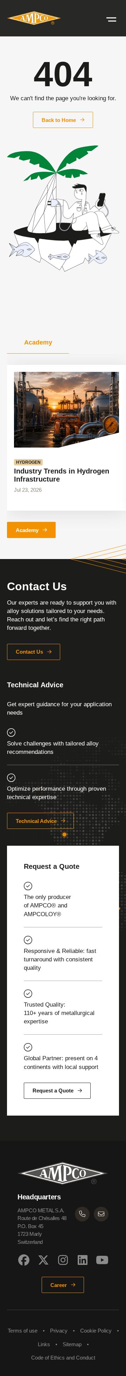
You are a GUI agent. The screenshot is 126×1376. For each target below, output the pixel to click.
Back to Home (59, 120)
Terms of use (22, 1331)
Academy (27, 530)
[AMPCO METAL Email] (101, 1214)
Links (44, 1344)
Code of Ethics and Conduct (63, 1358)
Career (58, 1285)
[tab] (38, 342)
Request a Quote (53, 1091)
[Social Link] (23, 1260)
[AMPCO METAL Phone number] (82, 1214)
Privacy (59, 1331)
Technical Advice (36, 821)
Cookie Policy (96, 1331)
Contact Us (29, 652)
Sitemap (72, 1344)
